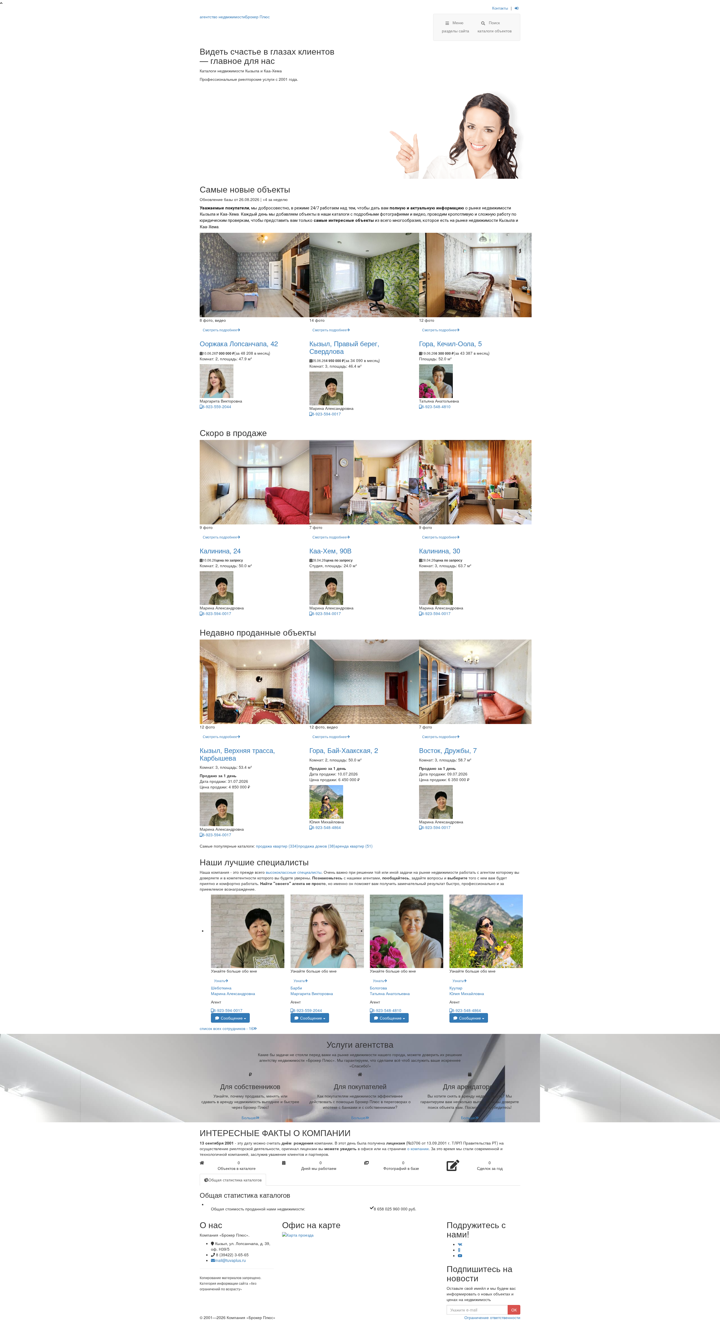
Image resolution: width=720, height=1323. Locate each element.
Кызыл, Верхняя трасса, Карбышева (237, 753)
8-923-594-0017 (326, 414)
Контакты (500, 8)
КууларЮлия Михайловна (466, 990)
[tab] (233, 1180)
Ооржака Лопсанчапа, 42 (239, 343)
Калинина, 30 (439, 550)
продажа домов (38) (316, 846)
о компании (418, 1148)
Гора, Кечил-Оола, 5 (450, 343)
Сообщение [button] (232, 1018)
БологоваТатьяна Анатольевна (390, 990)
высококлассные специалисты (293, 872)
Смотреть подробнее (220, 329)
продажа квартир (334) (277, 846)
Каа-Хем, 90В (330, 550)
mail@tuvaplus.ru (230, 1260)
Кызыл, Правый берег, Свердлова (344, 347)
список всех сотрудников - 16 (226, 1028)
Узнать (219, 980)
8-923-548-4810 (436, 406)
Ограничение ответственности (492, 1317)
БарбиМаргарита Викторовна (312, 990)
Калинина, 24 (220, 550)
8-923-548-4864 (326, 827)
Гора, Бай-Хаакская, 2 (343, 750)
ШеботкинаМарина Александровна (233, 990)
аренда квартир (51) (354, 846)
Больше (249, 1117)
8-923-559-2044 (216, 406)
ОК (514, 1310)
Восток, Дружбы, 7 (448, 750)
